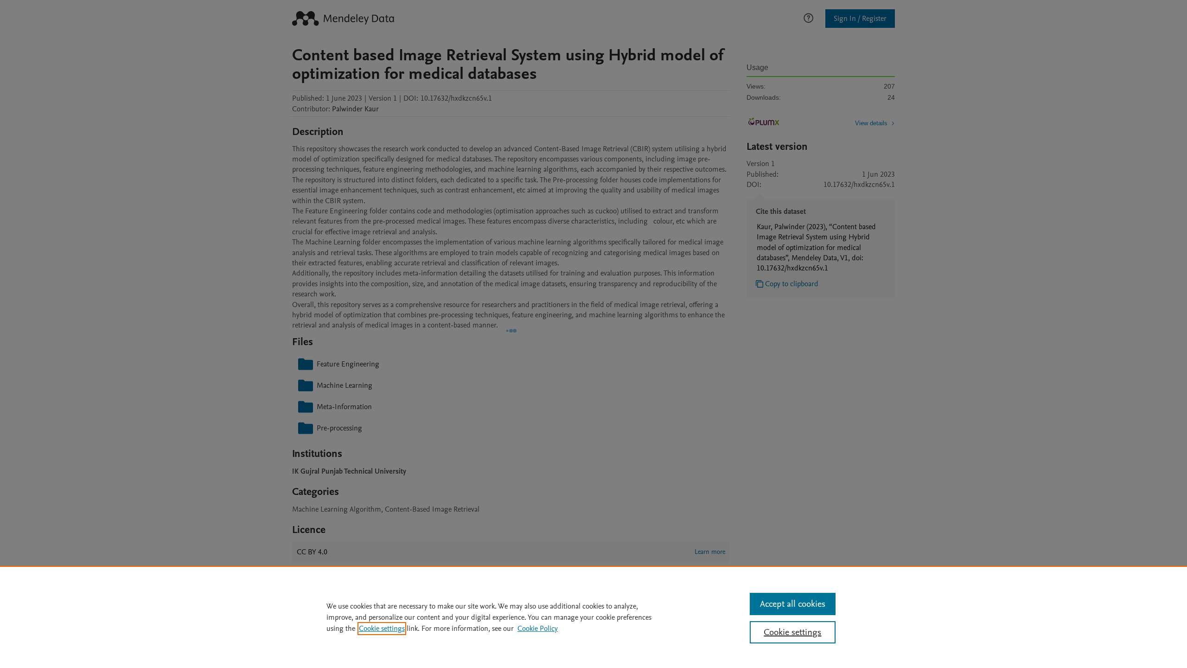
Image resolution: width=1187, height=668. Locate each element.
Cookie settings (382, 628)
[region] (593, 617)
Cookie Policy (537, 628)
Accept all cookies (792, 604)
